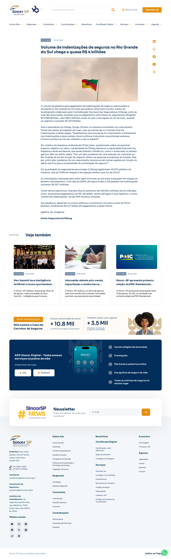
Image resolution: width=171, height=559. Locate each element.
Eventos (142, 467)
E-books (56, 506)
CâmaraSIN (101, 491)
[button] (154, 42)
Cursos (142, 471)
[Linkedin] (12, 530)
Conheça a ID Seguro (105, 459)
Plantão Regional (60, 486)
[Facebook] (26, 524)
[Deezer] (12, 535)
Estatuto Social (59, 455)
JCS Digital (144, 443)
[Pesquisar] (113, 9)
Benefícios (87, 24)
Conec (142, 463)
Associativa (58, 519)
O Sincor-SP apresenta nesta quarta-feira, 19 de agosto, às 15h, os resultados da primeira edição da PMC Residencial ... (136, 293)
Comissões (48, 24)
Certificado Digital (104, 24)
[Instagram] (19, 524)
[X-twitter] (19, 530)
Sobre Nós (14, 24)
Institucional (58, 443)
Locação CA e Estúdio (105, 475)
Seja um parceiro (103, 454)
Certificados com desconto (103, 449)
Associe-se (101, 471)
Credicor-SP (101, 495)
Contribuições (68, 24)
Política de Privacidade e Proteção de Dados (63, 464)
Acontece (140, 24)
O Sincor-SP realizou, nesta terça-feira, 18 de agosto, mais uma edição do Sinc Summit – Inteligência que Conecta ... (33, 293)
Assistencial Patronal (62, 523)
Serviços (124, 24)
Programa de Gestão (62, 459)
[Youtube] (12, 524)
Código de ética (103, 487)
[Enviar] (146, 412)
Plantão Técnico (59, 502)
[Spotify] (26, 530)
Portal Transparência (62, 451)
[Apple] (19, 535)
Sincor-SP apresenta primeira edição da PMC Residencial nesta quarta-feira (135, 284)
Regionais (31, 24)
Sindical (56, 527)
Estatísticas (101, 479)
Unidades (57, 482)
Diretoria (56, 447)
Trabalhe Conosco (61, 469)
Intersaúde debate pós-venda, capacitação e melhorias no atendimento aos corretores (84, 284)
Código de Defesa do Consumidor (105, 500)
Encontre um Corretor (105, 483)
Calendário (143, 459)
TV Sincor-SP (144, 447)
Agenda (155, 24)
